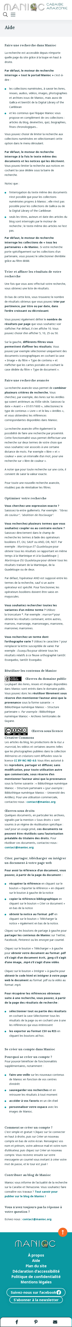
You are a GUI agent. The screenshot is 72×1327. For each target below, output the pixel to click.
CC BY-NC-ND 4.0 (25, 760)
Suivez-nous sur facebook (33, 1292)
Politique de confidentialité (36, 1276)
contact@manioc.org (40, 802)
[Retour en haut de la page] (62, 1232)
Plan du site (36, 1265)
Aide (36, 1260)
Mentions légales (36, 1282)
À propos (36, 1255)
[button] (17, 1322)
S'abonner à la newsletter (36, 1299)
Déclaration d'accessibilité (36, 1271)
